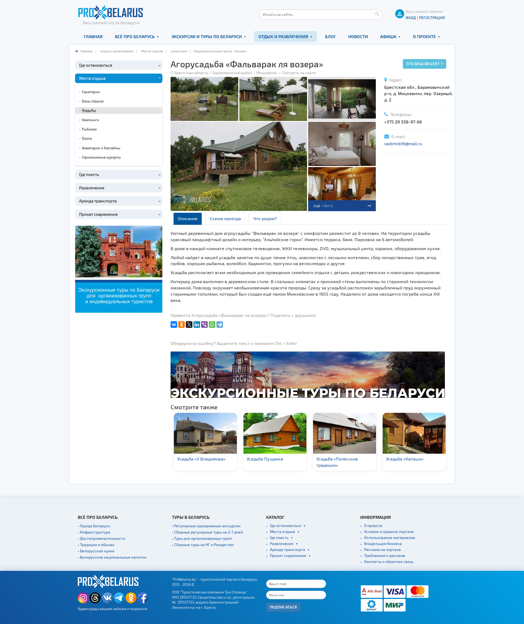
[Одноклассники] (181, 324)
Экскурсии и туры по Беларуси (206, 36)
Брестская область (191, 72)
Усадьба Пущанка (195, 458)
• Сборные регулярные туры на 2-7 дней (207, 532)
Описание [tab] (188, 218)
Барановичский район (232, 72)
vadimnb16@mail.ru (403, 143)
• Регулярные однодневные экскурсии (206, 525)
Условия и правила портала (389, 531)
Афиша (388, 36)
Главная (93, 36)
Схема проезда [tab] (225, 218)
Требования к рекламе (384, 555)
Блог (330, 36)
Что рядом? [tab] (265, 218)
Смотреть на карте (299, 72)
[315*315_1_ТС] (118, 268)
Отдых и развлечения (283, 36)
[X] (189, 324)
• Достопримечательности (101, 538)
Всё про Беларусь (135, 36)
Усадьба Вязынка (403, 458)
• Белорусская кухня (96, 551)
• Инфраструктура (94, 532)
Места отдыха (152, 51)
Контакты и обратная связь (388, 561)
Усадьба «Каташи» (335, 458)
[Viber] (204, 324)
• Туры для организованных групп (202, 538)
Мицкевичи (266, 72)
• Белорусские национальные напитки (112, 557)
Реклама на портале (382, 549)
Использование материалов (389, 537)
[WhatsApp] (212, 324)
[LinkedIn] (196, 324)
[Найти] (377, 14)
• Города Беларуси (94, 525)
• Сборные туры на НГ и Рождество (203, 544)
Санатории (179, 51)
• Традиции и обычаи (96, 544)
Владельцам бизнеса (383, 543)
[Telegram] (219, 324)
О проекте (424, 36)
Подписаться (283, 607)
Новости (358, 36)
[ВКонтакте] (174, 324)
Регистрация (432, 17)
